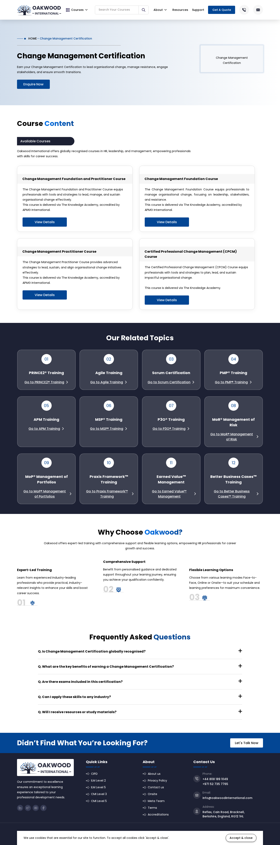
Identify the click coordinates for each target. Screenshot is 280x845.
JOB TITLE (185, 413)
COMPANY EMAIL (189, 397)
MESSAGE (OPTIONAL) (135, 429)
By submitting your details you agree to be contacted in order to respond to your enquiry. (174, 450)
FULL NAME (130, 397)
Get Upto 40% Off (140, 462)
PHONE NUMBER (133, 413)
